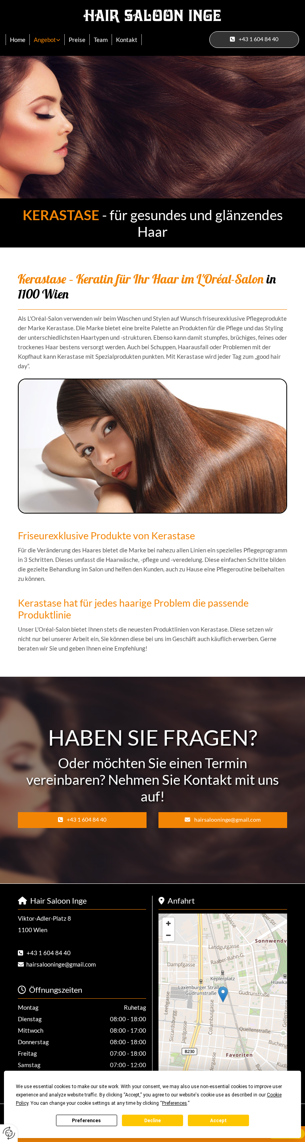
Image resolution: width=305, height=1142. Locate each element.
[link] (47, 39)
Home (17, 39)
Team (101, 39)
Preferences (86, 1120)
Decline (152, 1120)
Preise (77, 39)
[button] (254, 39)
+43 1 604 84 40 (49, 952)
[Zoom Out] (168, 935)
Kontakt (126, 39)
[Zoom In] (168, 923)
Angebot (45, 39)
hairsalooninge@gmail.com (61, 964)
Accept (218, 1120)
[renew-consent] (9, 1133)
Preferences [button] (174, 1103)
